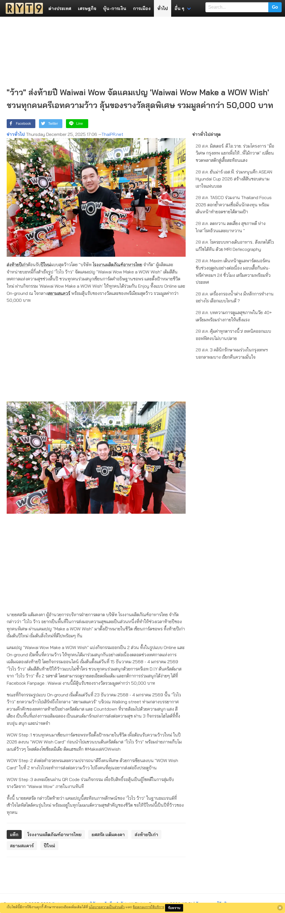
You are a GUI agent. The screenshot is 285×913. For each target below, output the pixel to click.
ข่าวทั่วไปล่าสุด (206, 134)
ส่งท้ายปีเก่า (17, 264)
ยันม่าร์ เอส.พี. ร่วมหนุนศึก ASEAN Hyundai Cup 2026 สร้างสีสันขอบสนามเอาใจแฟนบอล (234, 179)
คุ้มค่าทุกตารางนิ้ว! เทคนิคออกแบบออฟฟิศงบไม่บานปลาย (233, 334)
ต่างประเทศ (59, 8)
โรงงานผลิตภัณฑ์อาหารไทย (117, 264)
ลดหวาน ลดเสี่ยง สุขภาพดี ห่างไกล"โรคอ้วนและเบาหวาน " (231, 227)
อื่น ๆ (179, 8)
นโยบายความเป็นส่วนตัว (107, 907)
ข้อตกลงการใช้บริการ (148, 907)
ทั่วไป (162, 8)
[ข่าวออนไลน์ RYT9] (22, 8)
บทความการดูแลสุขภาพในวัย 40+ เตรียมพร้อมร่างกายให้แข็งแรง (234, 316)
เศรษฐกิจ (87, 8)
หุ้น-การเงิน (114, 8)
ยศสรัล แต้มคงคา (108, 834)
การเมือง (142, 8)
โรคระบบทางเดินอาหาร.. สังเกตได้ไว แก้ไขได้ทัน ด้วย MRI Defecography (235, 245)
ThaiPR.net (112, 134)
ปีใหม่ (46, 264)
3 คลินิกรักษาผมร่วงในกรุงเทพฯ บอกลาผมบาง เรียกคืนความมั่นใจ (232, 353)
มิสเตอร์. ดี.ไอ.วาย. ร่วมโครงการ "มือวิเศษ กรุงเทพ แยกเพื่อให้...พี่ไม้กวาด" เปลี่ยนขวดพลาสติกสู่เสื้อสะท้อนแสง (235, 153)
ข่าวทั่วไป (16, 134)
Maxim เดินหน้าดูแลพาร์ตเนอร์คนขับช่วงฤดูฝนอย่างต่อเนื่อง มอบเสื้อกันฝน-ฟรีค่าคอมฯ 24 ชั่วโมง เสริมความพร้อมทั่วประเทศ (233, 271)
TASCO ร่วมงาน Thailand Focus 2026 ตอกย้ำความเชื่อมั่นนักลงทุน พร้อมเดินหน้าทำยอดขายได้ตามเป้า (234, 204)
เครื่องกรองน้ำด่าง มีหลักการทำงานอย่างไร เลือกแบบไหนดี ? (235, 297)
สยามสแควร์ (59, 293)
